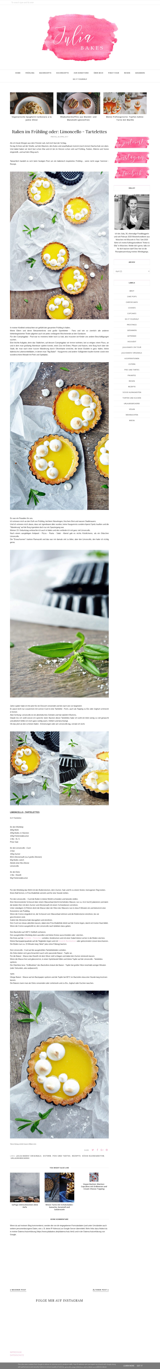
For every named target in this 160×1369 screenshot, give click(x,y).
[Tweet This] (93, 1150)
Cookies (132, 308)
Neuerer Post (19, 1290)
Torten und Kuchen (132, 398)
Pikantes (132, 375)
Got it (140, 1366)
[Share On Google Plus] (102, 1150)
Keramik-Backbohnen (67, 941)
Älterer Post (100, 1290)
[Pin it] (107, 1150)
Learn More (128, 1366)
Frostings (132, 325)
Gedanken (132, 330)
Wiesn (132, 420)
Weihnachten (132, 415)
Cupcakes (131, 313)
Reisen (132, 381)
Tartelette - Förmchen (32, 938)
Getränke (131, 336)
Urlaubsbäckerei (20, 1158)
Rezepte (76, 1156)
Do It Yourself (132, 319)
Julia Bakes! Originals (29, 1156)
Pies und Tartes (61, 1156)
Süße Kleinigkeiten (93, 1156)
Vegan (132, 409)
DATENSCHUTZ (17, 1355)
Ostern (47, 1156)
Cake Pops (132, 296)
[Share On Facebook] (97, 1150)
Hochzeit (132, 341)
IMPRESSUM (16, 1352)
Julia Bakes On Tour (132, 347)
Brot (132, 291)
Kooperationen (132, 358)
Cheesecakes (132, 302)
